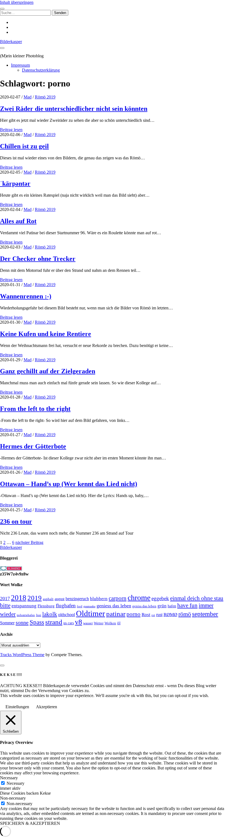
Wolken (110, 623)
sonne (22, 622)
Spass (37, 622)
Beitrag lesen (11, 129)
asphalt (48, 599)
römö (184, 614)
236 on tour (16, 521)
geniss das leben (144, 606)
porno (133, 614)
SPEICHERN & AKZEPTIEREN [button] (30, 823)
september (205, 614)
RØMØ (170, 614)
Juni (38, 615)
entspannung (24, 605)
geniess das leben (114, 605)
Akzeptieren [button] (46, 706)
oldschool (66, 614)
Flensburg (46, 606)
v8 (78, 622)
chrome (139, 597)
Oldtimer (90, 613)
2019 (34, 598)
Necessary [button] (9, 777)
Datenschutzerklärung (41, 70)
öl (118, 622)
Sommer (7, 622)
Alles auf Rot (18, 221)
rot (153, 615)
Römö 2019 (45, 97)
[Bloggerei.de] (11, 569)
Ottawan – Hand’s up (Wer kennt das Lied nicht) (68, 483)
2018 (18, 598)
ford (79, 606)
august (59, 599)
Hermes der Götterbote (33, 446)
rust (159, 614)
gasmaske (89, 606)
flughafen (66, 605)
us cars (68, 623)
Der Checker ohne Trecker (37, 258)
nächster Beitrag (29, 542)
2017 (5, 598)
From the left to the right (35, 408)
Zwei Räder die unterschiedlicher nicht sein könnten (73, 108)
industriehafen (26, 615)
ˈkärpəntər (15, 183)
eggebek (160, 598)
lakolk (49, 614)
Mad (28, 97)
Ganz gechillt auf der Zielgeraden (47, 371)
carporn (117, 598)
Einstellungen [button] (17, 706)
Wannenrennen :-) (25, 296)
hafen (172, 606)
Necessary (15, 783)
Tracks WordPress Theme (22, 654)
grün (162, 605)
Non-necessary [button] (13, 798)
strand (53, 622)
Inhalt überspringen (16, 2)
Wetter (98, 623)
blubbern (99, 598)
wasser (88, 623)
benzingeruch (77, 598)
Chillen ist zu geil (24, 146)
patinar (115, 613)
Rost (146, 614)
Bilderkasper (11, 41)
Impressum (20, 65)
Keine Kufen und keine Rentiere (45, 333)
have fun (187, 605)
